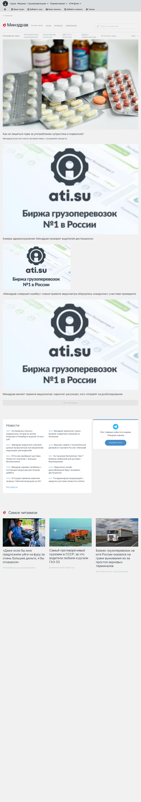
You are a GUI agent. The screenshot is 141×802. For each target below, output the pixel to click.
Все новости (12, 487)
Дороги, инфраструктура (89, 35)
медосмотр (58, 25)
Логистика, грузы (108, 36)
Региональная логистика (49, 35)
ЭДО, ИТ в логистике (67, 35)
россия (48, 25)
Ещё (133, 36)
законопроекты (71, 25)
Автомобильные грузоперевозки (31, 35)
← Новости (8, 15)
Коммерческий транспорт (62, 567)
